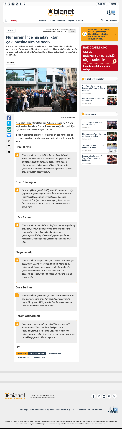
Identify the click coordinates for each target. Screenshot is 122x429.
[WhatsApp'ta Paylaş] (9, 129)
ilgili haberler (91, 114)
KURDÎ (113, 4)
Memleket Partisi (24, 122)
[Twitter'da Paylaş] (9, 123)
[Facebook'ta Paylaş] (9, 118)
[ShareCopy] (9, 140)
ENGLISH (101, 4)
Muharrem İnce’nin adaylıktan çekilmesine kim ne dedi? (32, 39)
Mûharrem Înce (23, 358)
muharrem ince (55, 353)
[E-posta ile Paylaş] (9, 146)
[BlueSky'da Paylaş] (9, 135)
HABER (10, 31)
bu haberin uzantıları (94, 79)
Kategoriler (113, 20)
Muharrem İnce (53, 122)
